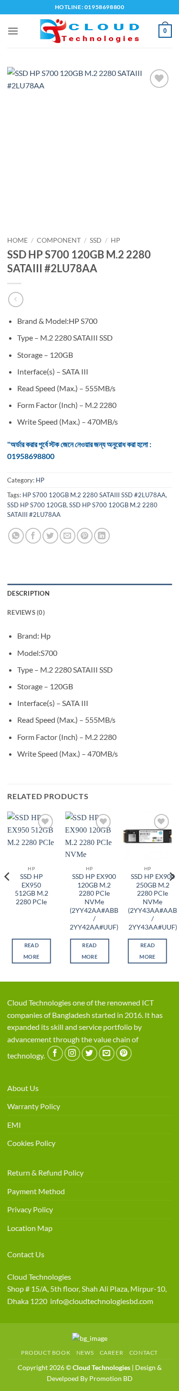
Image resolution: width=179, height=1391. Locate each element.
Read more (31, 951)
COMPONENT (59, 240)
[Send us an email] (107, 1053)
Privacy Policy (30, 1209)
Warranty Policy (33, 1106)
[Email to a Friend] (67, 536)
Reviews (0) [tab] (26, 612)
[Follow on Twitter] (89, 1053)
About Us (23, 1087)
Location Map (30, 1227)
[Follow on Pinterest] (124, 1053)
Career (112, 1352)
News (85, 1352)
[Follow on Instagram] (72, 1053)
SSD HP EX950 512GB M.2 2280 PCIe (31, 889)
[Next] (171, 896)
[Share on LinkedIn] (102, 536)
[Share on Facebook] (33, 536)
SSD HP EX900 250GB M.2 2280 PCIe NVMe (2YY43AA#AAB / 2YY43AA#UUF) (152, 902)
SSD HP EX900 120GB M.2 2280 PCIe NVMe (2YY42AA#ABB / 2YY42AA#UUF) (94, 902)
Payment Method (36, 1191)
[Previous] (7, 896)
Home (17, 240)
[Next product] (15, 299)
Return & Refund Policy (45, 1172)
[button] (13, 31)
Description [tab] (28, 593)
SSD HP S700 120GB (36, 505)
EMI (14, 1124)
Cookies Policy (31, 1142)
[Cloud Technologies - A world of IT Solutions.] (89, 31)
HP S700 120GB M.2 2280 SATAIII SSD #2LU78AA (94, 495)
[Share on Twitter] (50, 536)
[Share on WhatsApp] (16, 536)
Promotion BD (111, 1378)
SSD (96, 240)
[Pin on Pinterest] (85, 536)
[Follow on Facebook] (55, 1053)
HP (115, 240)
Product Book (45, 1352)
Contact (143, 1352)
